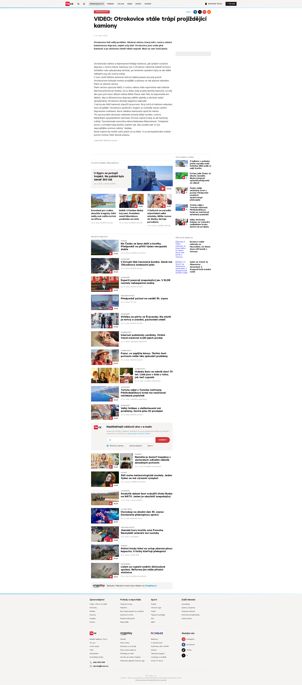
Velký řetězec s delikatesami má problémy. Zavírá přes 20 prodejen (142, 409)
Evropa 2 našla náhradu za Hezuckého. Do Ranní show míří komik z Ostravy (200, 247)
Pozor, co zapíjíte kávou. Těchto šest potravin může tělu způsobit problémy (144, 355)
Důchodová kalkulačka (190, 615)
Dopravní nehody (188, 611)
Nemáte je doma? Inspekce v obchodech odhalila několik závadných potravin (153, 460)
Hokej (153, 611)
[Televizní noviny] (99, 585)
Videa (129, 4)
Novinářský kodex (96, 657)
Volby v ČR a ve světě (98, 604)
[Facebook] (195, 12)
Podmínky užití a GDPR (160, 646)
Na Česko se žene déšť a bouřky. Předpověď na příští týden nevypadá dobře (144, 246)
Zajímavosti (126, 332)
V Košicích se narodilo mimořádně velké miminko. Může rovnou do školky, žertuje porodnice (159, 216)
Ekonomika (125, 564)
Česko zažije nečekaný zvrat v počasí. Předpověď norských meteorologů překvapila (199, 194)
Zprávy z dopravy (188, 608)
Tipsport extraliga (158, 615)
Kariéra (154, 650)
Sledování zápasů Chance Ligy (132, 661)
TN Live (120, 4)
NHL (152, 619)
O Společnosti (156, 643)
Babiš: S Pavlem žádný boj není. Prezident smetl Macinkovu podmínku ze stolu (131, 214)
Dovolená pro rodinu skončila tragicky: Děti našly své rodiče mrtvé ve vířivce (103, 214)
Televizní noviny (126, 604)
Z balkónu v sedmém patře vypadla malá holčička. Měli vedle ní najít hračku (200, 164)
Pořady (110, 4)
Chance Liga (156, 608)
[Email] (204, 12)
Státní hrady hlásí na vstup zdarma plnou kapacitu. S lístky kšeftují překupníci (146, 550)
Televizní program (158, 654)
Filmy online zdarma (128, 650)
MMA (153, 622)
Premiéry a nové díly (128, 646)
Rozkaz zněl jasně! (127, 619)
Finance (93, 615)
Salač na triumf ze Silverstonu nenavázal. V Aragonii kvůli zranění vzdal (200, 267)
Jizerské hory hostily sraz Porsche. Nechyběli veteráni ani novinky (142, 531)
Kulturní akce (187, 619)
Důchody (93, 608)
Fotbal (153, 604)
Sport (138, 4)
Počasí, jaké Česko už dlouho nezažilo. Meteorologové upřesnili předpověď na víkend (200, 178)
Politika (92, 611)
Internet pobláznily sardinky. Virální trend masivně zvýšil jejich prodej (143, 336)
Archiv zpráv (94, 646)
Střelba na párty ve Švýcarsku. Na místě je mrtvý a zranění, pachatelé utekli (146, 318)
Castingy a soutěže (158, 657)
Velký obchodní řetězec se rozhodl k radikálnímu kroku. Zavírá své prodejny (200, 223)
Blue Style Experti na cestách (132, 611)
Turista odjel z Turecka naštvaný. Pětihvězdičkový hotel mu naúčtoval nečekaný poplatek (143, 393)
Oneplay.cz (151, 585)
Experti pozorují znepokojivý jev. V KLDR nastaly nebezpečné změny (145, 281)
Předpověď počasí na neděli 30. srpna (144, 298)
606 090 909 (99, 662)
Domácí (138, 454)
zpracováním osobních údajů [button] (138, 433)
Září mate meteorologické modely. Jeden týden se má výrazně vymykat (146, 477)
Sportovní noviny (126, 615)
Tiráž (91, 650)
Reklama (154, 639)
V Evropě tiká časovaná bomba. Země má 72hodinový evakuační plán (146, 263)
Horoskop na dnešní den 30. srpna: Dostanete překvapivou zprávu (142, 513)
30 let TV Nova (157, 661)
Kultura (92, 622)
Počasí (148, 4)
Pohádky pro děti (127, 654)
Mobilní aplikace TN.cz (98, 639)
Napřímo (123, 608)
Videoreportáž (127, 296)
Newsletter (94, 654)
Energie (93, 619)
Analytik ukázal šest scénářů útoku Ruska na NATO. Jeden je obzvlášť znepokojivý (146, 495)
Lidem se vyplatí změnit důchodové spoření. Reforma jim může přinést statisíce (143, 569)
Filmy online (124, 643)
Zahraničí (125, 259)
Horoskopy (186, 604)
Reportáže (124, 622)
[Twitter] (200, 12)
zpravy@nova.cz (100, 666)
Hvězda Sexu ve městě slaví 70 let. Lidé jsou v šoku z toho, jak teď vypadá (154, 374)
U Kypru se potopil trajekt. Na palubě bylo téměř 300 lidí (109, 176)
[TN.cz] (69, 4)
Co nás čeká (126, 509)
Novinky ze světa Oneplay (130, 657)
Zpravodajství (97, 4)
